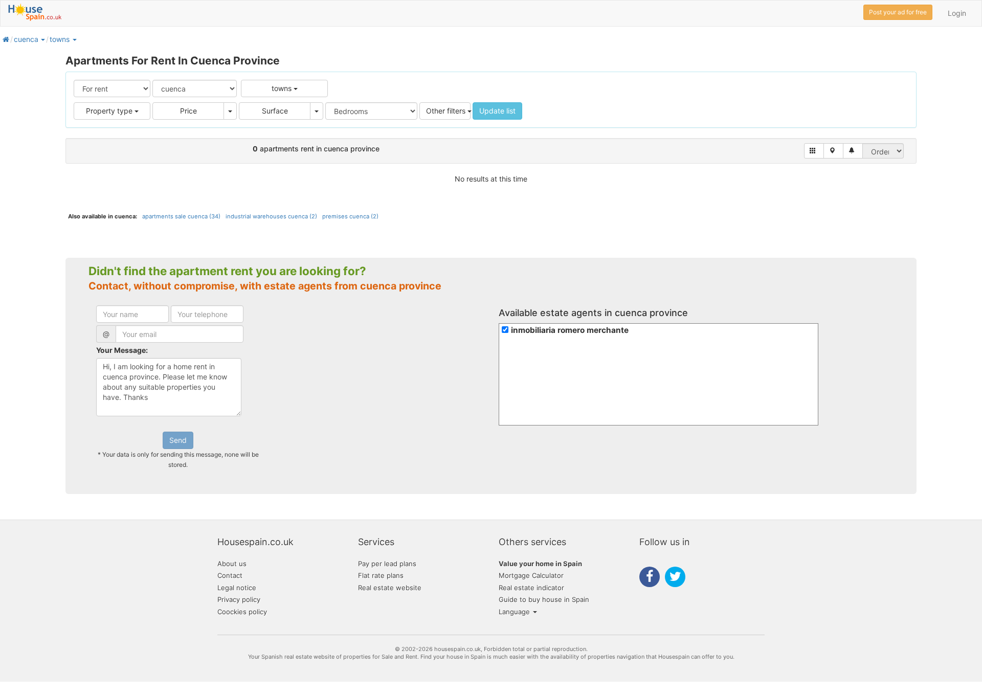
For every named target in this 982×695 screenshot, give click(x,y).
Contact (229, 575)
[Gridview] (814, 151)
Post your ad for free (898, 12)
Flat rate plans (381, 575)
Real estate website (389, 588)
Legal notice (236, 588)
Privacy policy (238, 599)
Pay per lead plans (387, 563)
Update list (497, 110)
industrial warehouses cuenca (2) (271, 216)
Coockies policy (242, 612)
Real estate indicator (531, 588)
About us (232, 563)
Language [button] (515, 612)
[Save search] (853, 151)
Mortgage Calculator (531, 575)
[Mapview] (833, 151)
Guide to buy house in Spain (544, 599)
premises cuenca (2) (350, 216)
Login (957, 13)
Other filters (446, 110)
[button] (42, 39)
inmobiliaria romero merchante (570, 330)
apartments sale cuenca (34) (181, 216)
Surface (275, 110)
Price (188, 110)
